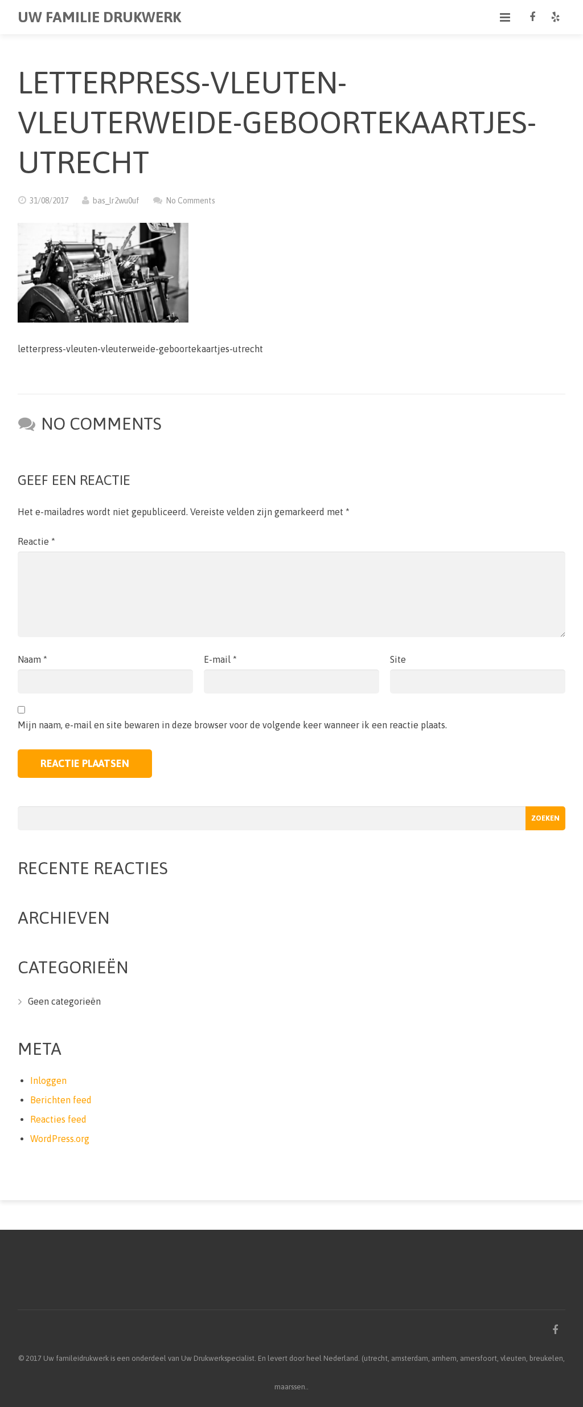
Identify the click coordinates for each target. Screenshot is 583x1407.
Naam (32, 659)
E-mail (220, 659)
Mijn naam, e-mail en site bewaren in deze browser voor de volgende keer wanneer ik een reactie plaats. (232, 725)
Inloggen (48, 1080)
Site (398, 659)
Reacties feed (58, 1119)
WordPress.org (59, 1138)
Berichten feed (61, 1100)
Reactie (36, 541)
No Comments (190, 200)
